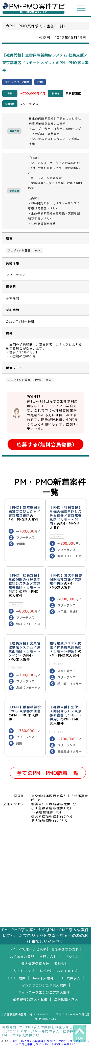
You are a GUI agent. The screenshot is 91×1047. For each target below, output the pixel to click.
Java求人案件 (43, 978)
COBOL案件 (17, 978)
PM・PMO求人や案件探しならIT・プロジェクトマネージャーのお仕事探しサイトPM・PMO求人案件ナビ (51, 1043)
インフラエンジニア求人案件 (44, 985)
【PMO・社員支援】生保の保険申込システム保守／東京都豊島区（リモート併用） (66, 515)
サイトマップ (24, 971)
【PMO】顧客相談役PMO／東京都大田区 (25, 709)
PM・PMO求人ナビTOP (28, 949)
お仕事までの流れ (65, 949)
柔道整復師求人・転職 (30, 999)
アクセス (73, 957)
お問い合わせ (49, 957)
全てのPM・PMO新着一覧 (48, 773)
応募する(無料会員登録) (45, 444)
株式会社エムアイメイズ (59, 971)
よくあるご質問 (22, 957)
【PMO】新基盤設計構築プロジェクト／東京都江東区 (25, 511)
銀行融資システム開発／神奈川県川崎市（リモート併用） (66, 647)
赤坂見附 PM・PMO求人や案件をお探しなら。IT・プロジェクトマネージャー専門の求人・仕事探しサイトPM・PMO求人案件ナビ (45, 1031)
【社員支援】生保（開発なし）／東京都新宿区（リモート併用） (66, 713)
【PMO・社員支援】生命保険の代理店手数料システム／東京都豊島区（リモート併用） (25, 583)
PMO (38, 250)
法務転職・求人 (66, 999)
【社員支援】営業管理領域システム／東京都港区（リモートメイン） (25, 649)
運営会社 (61, 964)
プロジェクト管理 (19, 250)
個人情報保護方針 (35, 964)
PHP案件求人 (70, 978)
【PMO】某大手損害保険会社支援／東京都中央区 (66, 579)
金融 (49, 379)
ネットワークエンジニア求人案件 (44, 992)
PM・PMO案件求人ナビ (33, 12)
